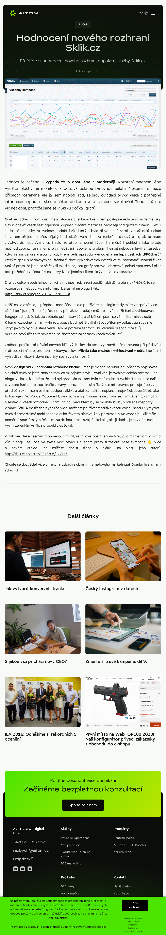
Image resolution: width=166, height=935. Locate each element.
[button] (83, 24)
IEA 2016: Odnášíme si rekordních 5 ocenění (41, 737)
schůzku (11, 470)
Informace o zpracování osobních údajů (35, 927)
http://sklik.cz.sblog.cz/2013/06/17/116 (36, 454)
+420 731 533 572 (30, 842)
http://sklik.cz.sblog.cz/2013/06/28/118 (37, 294)
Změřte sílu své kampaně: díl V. (116, 661)
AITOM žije (83, 71)
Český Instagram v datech (111, 588)
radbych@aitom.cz (31, 850)
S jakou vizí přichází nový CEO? (36, 661)
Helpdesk (22, 859)
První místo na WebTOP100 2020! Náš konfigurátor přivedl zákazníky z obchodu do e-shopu (120, 739)
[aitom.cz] (24, 13)
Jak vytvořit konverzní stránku (35, 588)
